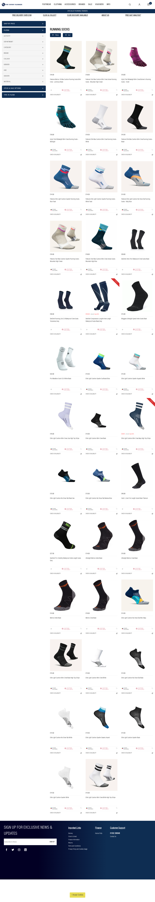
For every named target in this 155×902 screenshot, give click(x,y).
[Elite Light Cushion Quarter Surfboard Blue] (101, 356)
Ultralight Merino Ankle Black (94, 558)
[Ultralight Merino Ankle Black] (101, 535)
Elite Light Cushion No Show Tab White (61, 737)
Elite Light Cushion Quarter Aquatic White (133, 378)
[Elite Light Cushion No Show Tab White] (66, 715)
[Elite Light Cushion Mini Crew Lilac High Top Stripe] (66, 416)
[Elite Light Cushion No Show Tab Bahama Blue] (101, 476)
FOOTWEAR (46, 4)
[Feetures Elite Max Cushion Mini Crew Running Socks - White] (101, 117)
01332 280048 (115, 833)
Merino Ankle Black (55, 618)
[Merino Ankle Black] (66, 595)
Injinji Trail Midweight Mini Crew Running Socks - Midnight (64, 141)
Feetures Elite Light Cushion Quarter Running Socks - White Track (101, 200)
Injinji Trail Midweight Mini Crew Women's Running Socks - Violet (136, 81)
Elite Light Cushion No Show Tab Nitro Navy (133, 618)
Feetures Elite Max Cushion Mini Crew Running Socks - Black (137, 141)
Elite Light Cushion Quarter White (59, 797)
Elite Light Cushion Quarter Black (130, 737)
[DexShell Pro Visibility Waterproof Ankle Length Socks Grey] (66, 535)
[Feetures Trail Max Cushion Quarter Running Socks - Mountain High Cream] (66, 236)
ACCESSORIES (70, 4)
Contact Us (113, 836)
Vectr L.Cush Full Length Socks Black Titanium (134, 498)
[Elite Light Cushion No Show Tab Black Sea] (66, 476)
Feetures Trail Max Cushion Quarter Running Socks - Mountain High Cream (65, 260)
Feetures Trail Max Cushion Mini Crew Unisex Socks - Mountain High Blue (101, 260)
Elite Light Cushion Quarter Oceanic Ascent (98, 737)
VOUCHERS (99, 4)
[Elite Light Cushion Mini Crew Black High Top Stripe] (66, 655)
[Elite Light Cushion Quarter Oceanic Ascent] (101, 715)
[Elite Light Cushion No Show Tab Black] (137, 655)
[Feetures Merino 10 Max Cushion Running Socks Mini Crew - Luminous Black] (66, 57)
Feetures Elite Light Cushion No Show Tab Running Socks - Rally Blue (135, 200)
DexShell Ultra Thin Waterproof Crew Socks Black (135, 259)
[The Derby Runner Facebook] (6, 849)
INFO (108, 4)
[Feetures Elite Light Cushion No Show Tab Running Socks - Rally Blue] (137, 176)
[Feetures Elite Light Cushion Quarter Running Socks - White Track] (101, 176)
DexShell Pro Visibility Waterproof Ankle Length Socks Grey (65, 559)
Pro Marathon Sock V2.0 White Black (60, 378)
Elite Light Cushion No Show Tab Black (132, 678)
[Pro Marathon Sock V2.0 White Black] (66, 356)
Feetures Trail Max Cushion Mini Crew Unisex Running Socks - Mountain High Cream (101, 81)
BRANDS (82, 4)
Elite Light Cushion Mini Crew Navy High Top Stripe (136, 438)
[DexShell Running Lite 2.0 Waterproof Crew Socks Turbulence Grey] (66, 296)
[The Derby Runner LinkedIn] (25, 849)
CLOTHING (58, 4)
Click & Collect (72, 836)
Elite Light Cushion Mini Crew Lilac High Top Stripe (64, 438)
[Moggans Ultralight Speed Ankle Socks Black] (137, 296)
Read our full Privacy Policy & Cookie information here (77, 889)
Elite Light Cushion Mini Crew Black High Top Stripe (65, 678)
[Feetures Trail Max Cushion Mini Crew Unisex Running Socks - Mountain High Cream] (101, 57)
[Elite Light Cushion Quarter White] (66, 775)
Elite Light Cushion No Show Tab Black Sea (62, 498)
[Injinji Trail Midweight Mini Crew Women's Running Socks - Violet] (137, 57)
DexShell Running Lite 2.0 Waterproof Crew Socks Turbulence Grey (64, 320)
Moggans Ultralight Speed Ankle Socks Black (134, 319)
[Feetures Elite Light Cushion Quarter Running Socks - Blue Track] (66, 176)
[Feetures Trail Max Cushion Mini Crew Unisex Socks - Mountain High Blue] (101, 236)
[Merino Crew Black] (101, 595)
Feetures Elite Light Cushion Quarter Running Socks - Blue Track (65, 200)
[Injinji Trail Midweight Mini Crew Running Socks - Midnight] (66, 117)
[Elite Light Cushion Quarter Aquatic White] (137, 356)
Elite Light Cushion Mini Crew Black (96, 438)
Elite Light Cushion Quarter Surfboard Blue (98, 378)
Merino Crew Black (91, 618)
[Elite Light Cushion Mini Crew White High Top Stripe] (101, 775)
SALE (90, 4)
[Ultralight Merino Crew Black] (137, 535)
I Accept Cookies (77, 895)
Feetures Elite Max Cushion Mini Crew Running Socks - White (101, 141)
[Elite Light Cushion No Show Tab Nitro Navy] (137, 595)
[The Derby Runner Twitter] (13, 849)
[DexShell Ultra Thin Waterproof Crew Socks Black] (137, 236)
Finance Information (74, 839)
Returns (70, 843)
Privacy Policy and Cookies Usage (77, 849)
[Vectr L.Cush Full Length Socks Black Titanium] (137, 476)
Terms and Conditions (74, 846)
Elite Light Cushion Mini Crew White (96, 678)
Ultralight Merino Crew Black (129, 558)
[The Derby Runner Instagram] (19, 849)
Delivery (70, 833)
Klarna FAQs (98, 833)
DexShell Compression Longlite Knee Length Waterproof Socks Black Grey (98, 320)
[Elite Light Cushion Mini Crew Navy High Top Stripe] (137, 416)
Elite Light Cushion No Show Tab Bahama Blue (99, 498)
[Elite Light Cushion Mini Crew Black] (101, 416)
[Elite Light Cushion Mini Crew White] (101, 655)
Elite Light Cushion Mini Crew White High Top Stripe (100, 797)
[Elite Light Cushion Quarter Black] (137, 715)
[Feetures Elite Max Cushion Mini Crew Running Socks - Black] (137, 117)
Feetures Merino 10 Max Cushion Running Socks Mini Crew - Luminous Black (65, 81)
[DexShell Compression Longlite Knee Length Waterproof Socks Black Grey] (101, 296)
